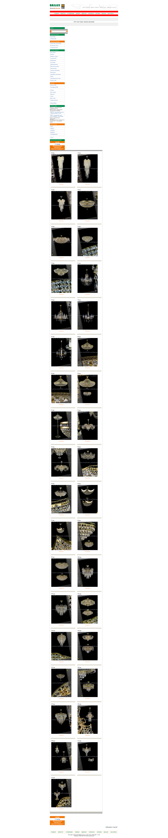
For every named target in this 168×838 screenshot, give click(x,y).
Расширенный (53, 38)
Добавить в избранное (95, 7)
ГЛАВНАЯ (56, 13)
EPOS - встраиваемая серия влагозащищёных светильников (56, 116)
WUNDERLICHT (53, 134)
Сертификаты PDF (54, 87)
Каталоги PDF (53, 85)
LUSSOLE (52, 130)
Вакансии (52, 94)
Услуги (51, 137)
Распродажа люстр (54, 45)
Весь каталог (53, 52)
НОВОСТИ (62, 13)
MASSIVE (52, 132)
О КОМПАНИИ (70, 13)
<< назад (57, 144)
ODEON (52, 128)
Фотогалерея (53, 92)
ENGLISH (104, 13)
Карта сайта (52, 98)
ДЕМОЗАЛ (84, 13)
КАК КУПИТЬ (111, 13)
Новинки (52, 54)
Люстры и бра (53, 80)
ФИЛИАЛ (78, 13)
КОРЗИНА (97, 13)
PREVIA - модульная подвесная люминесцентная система (57, 113)
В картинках (53, 36)
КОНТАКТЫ (91, 13)
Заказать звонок (103, 7)
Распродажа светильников (55, 43)
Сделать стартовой (86, 7)
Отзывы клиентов (54, 100)
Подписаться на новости (111, 7)
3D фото (52, 90)
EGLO (51, 126)
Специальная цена (54, 47)
